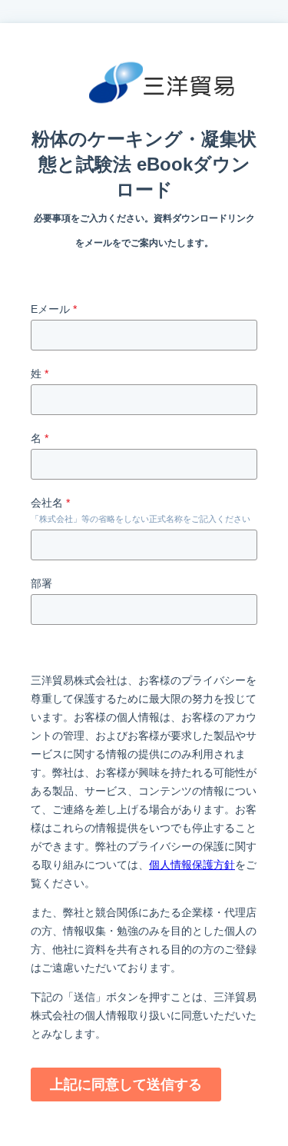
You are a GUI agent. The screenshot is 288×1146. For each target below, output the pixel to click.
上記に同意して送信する (126, 1084)
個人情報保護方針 (192, 865)
